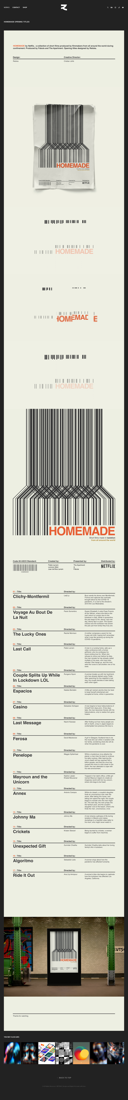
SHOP (25, 7)
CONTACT (16, 7)
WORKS (7, 7)
